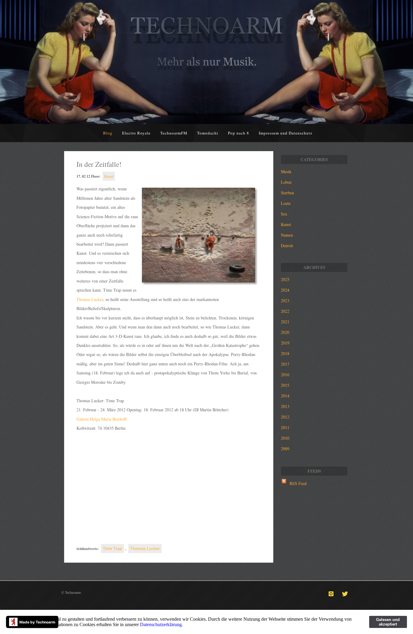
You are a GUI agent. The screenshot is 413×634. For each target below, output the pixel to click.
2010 (285, 438)
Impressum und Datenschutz (285, 133)
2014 (285, 396)
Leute (286, 203)
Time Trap (112, 548)
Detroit (287, 245)
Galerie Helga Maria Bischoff (101, 419)
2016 (285, 374)
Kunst (108, 176)
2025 (285, 279)
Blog (107, 133)
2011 (285, 427)
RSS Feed (298, 483)
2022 (285, 311)
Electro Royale (136, 133)
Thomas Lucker (89, 299)
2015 (285, 385)
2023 (285, 300)
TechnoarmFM (173, 133)
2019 (285, 343)
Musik (286, 171)
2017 (285, 364)
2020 (285, 332)
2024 (285, 290)
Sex (284, 214)
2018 (285, 353)
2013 (285, 406)
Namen (287, 235)
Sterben (287, 193)
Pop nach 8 (238, 133)
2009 (285, 448)
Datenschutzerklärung (161, 624)
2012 (285, 417)
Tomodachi (207, 133)
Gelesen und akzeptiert (388, 621)
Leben (286, 182)
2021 (285, 322)
